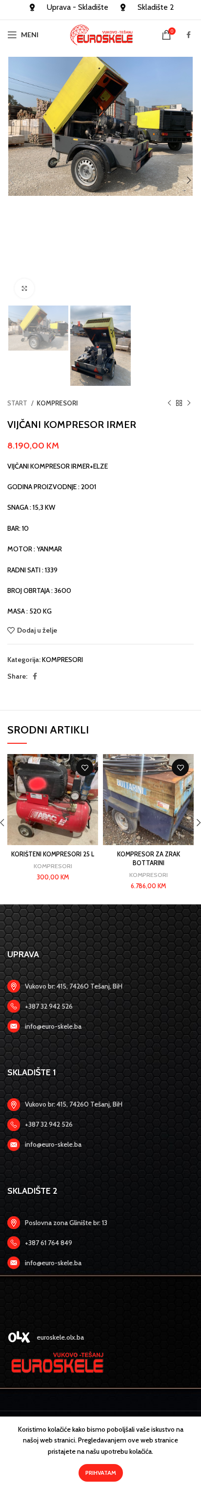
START (18, 403)
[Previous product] (169, 403)
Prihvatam (100, 1472)
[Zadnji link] (100, 1006)
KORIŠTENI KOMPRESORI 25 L (52, 854)
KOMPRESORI (57, 403)
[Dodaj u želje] (84, 767)
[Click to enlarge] (24, 288)
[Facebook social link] (188, 34)
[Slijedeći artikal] (189, 403)
